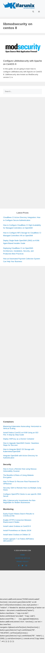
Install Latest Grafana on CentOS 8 (17, 526)
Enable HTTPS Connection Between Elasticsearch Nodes (17, 521)
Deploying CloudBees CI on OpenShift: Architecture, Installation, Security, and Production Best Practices (18, 251)
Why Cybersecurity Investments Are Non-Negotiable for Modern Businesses (19, 501)
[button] (33, 12)
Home (22, 555)
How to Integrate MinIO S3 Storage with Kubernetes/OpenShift (18, 450)
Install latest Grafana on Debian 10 (16, 535)
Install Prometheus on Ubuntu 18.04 (17, 530)
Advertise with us (22, 558)
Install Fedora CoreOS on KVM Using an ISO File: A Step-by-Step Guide (20, 434)
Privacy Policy (22, 561)
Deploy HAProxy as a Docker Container (18, 439)
